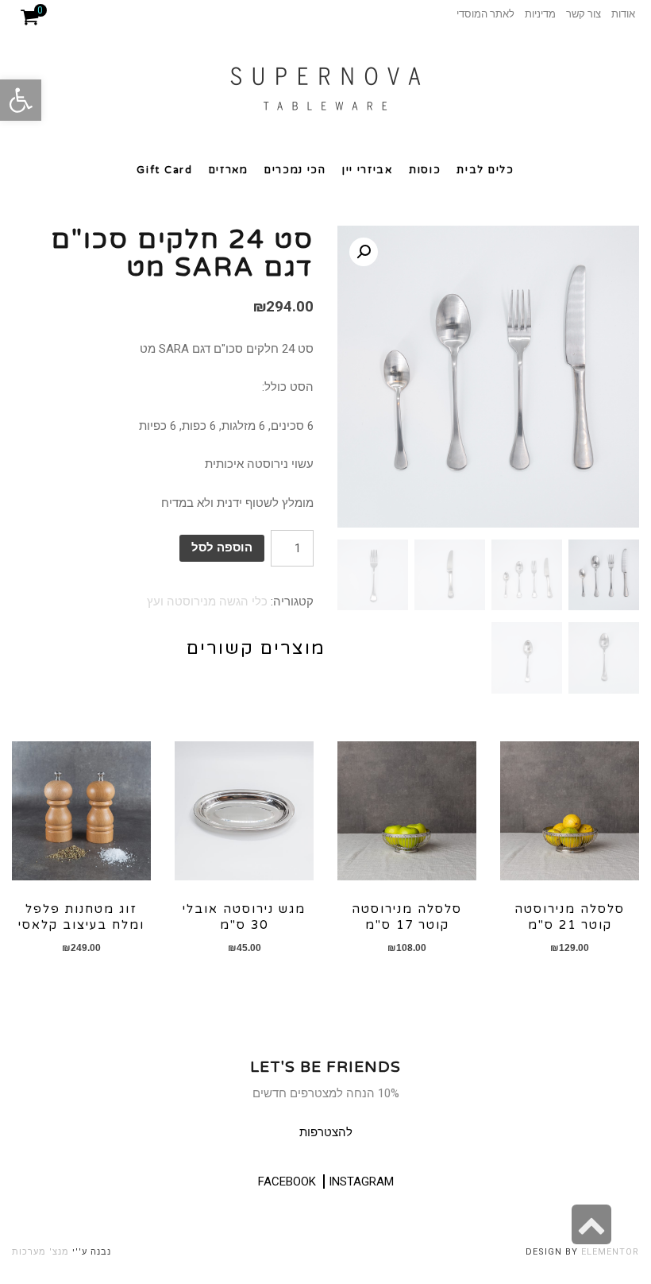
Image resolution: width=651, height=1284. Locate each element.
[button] (20, 100)
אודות (623, 14)
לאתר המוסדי (485, 14)
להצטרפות (325, 1132)
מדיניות (540, 14)
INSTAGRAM (361, 1181)
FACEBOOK (287, 1181)
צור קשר (583, 14)
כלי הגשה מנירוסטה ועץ (207, 601)
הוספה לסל (221, 547)
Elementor (610, 1252)
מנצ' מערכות (40, 1252)
